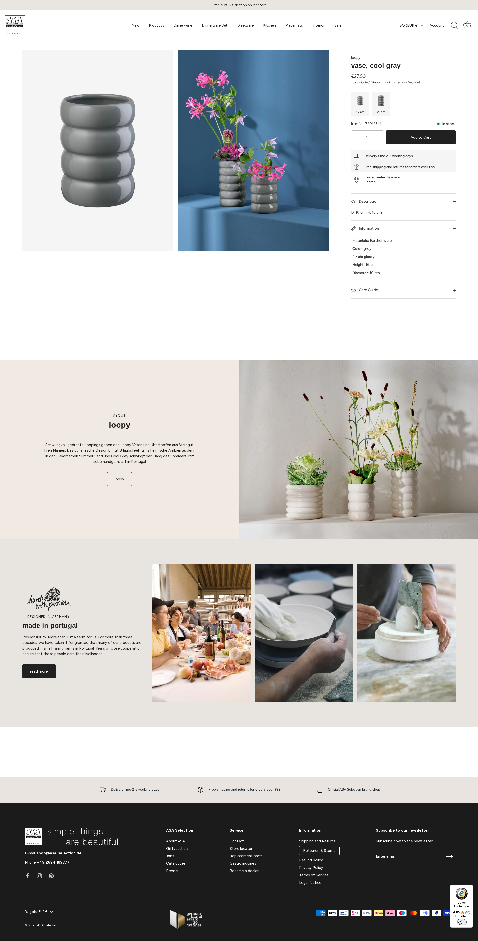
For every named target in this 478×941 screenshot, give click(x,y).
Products (156, 25)
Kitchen (269, 25)
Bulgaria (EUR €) (37, 912)
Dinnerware (183, 25)
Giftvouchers (177, 848)
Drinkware (245, 25)
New (135, 25)
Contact (237, 841)
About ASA (175, 841)
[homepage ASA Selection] (42, 25)
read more (39, 671)
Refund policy (311, 860)
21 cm (381, 112)
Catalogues (176, 863)
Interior (318, 25)
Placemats (294, 25)
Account (437, 25)
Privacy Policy (311, 867)
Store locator (241, 848)
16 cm (360, 112)
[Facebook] (27, 875)
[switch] (462, 922)
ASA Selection (47, 925)
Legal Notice (310, 882)
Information (368, 228)
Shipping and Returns (317, 841)
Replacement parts (246, 856)
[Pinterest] (51, 875)
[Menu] (470, 888)
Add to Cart (421, 137)
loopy (355, 57)
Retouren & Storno (319, 850)
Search (370, 182)
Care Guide (368, 290)
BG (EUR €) (409, 25)
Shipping (378, 82)
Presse (172, 871)
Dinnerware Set (215, 25)
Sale (337, 25)
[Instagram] (39, 875)
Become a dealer (244, 871)
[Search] (454, 25)
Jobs (170, 856)
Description (368, 201)
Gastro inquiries (243, 863)
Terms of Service (314, 875)
